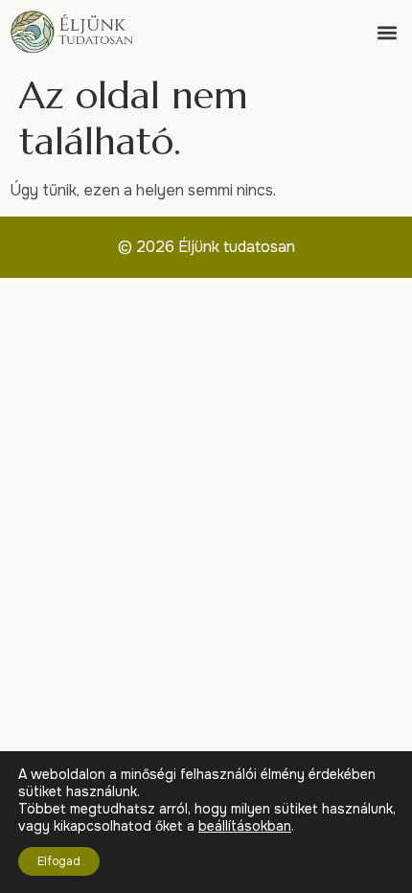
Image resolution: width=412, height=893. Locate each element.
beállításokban (244, 826)
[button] (386, 32)
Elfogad (58, 861)
